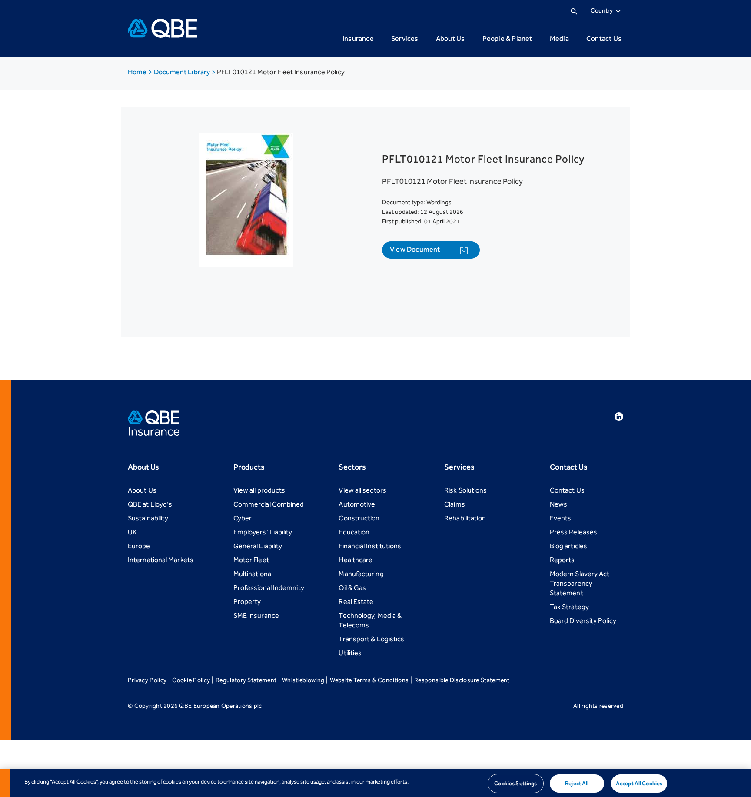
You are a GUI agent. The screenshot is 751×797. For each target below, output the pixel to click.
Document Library (183, 72)
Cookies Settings (515, 783)
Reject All (576, 783)
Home (138, 72)
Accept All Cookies (639, 783)
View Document (415, 249)
